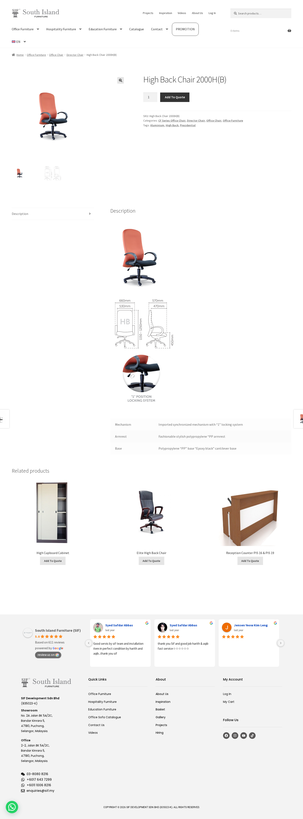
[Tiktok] (252, 735)
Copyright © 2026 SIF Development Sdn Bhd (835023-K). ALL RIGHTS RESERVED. (151, 807)
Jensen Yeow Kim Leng (251, 625)
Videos (182, 13)
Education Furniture (103, 29)
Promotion (185, 29)
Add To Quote (175, 97)
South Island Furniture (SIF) (58, 630)
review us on (46, 655)
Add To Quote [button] (53, 561)
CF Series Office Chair (172, 120)
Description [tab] (20, 214)
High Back (172, 125)
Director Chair (75, 55)
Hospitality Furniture (61, 29)
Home (20, 55)
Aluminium (157, 125)
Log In (212, 13)
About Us (197, 13)
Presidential (188, 125)
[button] (120, 80)
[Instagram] (235, 735)
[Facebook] (226, 735)
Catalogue (136, 29)
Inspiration (165, 13)
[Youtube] (243, 735)
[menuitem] (18, 42)
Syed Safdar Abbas (119, 625)
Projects (148, 13)
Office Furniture (23, 29)
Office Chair (56, 55)
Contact (157, 29)
